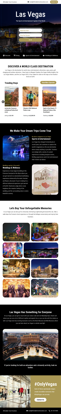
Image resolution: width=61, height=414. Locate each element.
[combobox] (29, 30)
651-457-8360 (54, 411)
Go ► (30, 40)
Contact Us (40, 400)
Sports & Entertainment (32, 55)
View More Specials (48, 83)
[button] (30, 35)
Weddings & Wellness (51, 55)
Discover (7, 55)
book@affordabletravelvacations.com (38, 2)
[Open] (40, 30)
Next (57, 101)
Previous (2, 101)
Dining (17, 55)
